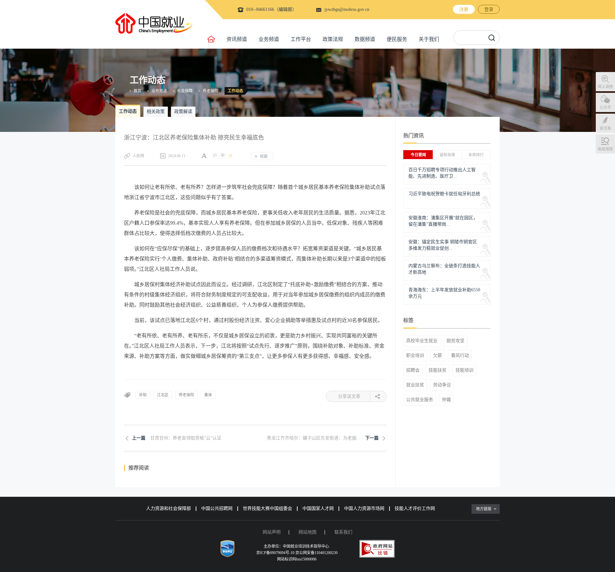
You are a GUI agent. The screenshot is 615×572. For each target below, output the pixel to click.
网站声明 (272, 532)
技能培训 (464, 370)
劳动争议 (442, 385)
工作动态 (235, 91)
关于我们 (429, 39)
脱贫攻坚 (455, 341)
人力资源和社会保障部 (168, 508)
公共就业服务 (419, 400)
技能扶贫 (438, 370)
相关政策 (156, 111)
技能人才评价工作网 (415, 508)
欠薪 (437, 355)
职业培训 (415, 355)
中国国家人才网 (318, 508)
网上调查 (605, 87)
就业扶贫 (415, 385)
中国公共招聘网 (217, 508)
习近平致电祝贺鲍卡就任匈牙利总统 (444, 193)
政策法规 (333, 39)
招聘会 (413, 370)
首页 (137, 91)
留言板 (605, 128)
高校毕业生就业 (422, 341)
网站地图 (307, 532)
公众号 (605, 107)
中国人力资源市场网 (364, 508)
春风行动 (460, 355)
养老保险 (210, 91)
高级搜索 (605, 149)
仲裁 (446, 400)
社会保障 (185, 91)
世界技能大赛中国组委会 (267, 508)
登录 (488, 9)
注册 (463, 9)
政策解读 (183, 111)
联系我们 (343, 532)
